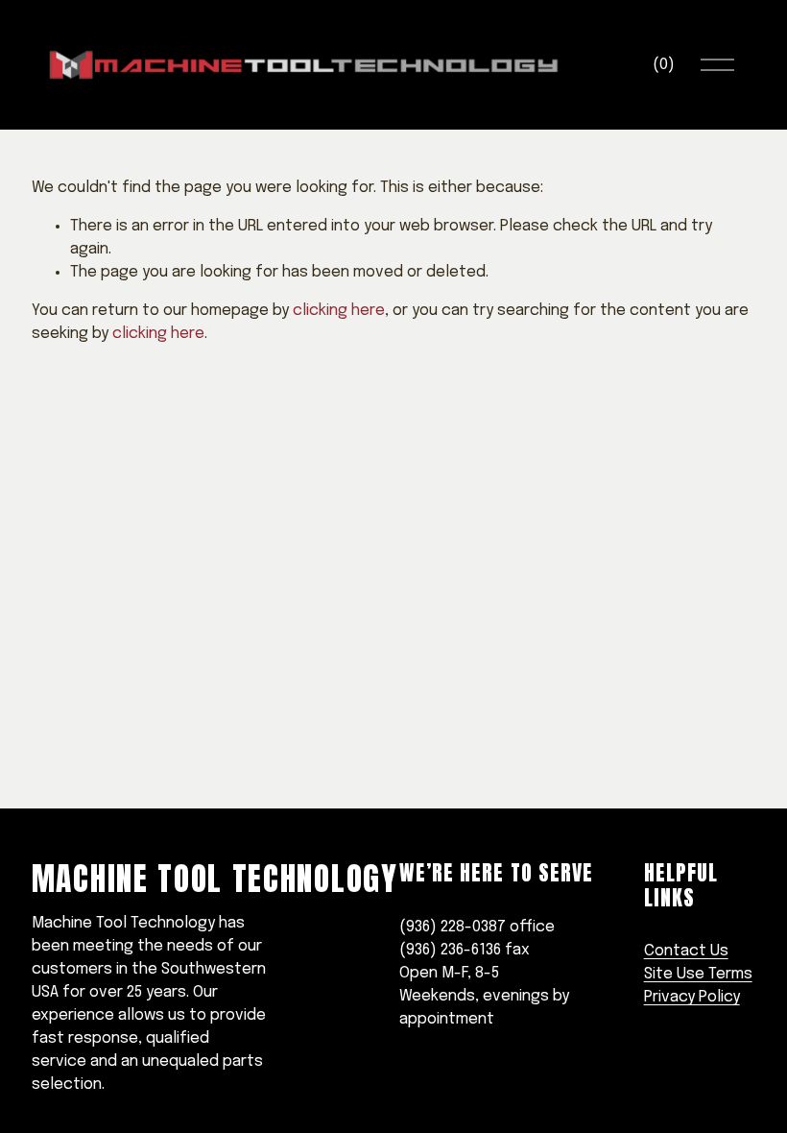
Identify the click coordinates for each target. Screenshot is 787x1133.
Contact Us (686, 951)
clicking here (339, 310)
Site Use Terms (698, 974)
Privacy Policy (692, 997)
